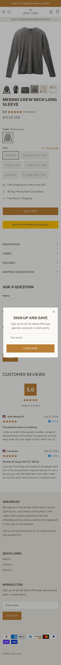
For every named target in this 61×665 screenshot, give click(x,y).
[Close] (53, 311)
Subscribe (30, 348)
